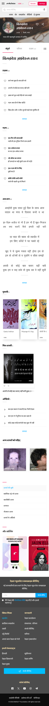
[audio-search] (44, 9)
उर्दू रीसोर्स (5, 634)
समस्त (24, 119)
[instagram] (31, 688)
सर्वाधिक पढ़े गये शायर (11, 494)
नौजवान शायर (8, 512)
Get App (42, 3)
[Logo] (11, 3)
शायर (11, 14)
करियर (26, 634)
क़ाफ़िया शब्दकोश (8, 623)
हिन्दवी (4, 653)
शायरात (6, 506)
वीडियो (29, 14)
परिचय (19, 49)
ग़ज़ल (32, 49)
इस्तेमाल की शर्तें (26, 698)
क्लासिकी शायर (9, 500)
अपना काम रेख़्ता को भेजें (11, 639)
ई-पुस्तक (37, 14)
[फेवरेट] (37, 24)
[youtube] (24, 688)
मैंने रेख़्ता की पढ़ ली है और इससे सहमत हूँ (22, 601)
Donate (33, 3)
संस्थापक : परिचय (30, 623)
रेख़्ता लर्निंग (28, 659)
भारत (28, 32)
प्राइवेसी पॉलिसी (14, 698)
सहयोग (4, 618)
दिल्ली (24, 32)
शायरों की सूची (8, 488)
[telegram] (37, 688)
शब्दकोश (22, 14)
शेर (16, 14)
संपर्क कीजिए (29, 629)
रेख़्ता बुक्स (6, 664)
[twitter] (18, 688)
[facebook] (12, 688)
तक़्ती (4, 629)
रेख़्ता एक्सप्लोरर (30, 639)
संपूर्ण (8, 49)
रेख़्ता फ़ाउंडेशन (30, 618)
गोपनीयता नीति (19, 600)
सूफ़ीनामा (27, 653)
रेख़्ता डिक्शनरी (7, 659)
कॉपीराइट (37, 698)
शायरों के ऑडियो (9, 518)
